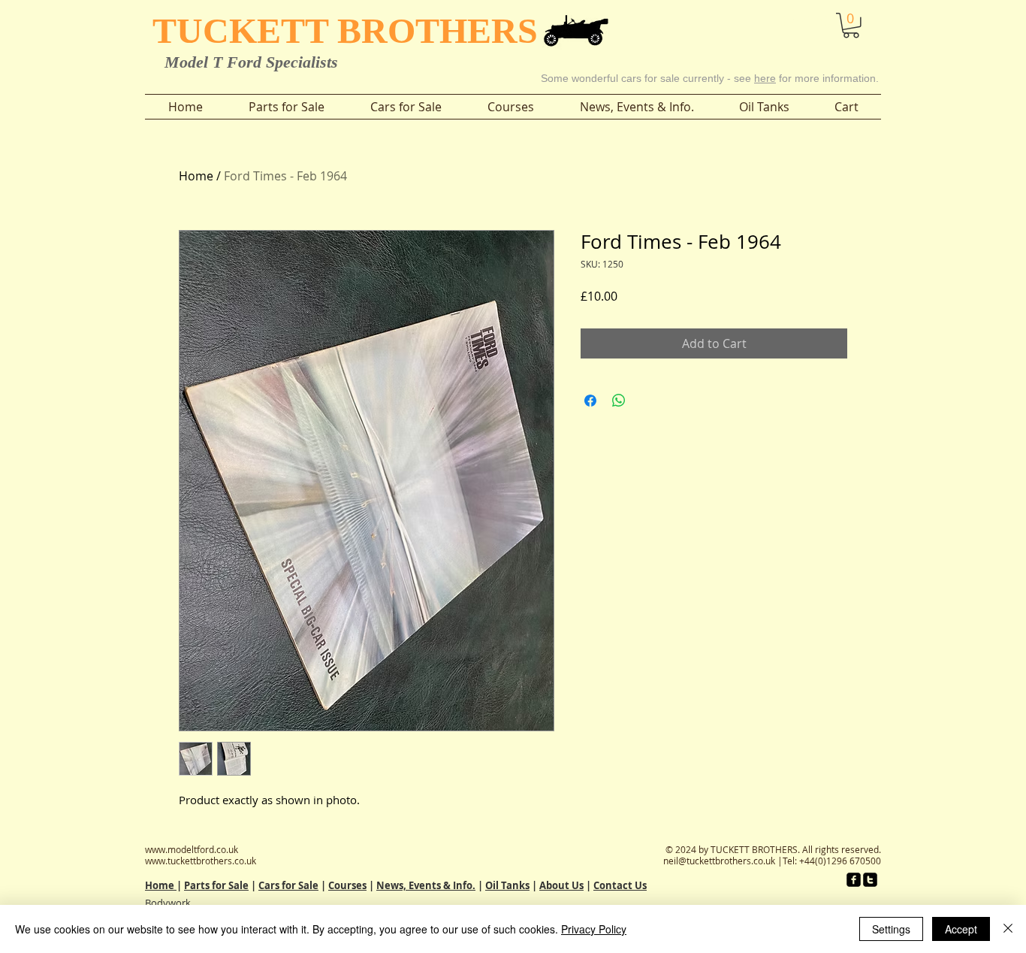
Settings (891, 928)
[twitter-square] (870, 880)
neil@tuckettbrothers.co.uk (719, 861)
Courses (347, 885)
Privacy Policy (593, 928)
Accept (961, 928)
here (765, 78)
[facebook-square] (853, 880)
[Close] (1008, 929)
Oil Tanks (507, 885)
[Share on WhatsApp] (619, 401)
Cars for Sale (288, 885)
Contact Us (620, 885)
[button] (809, 21)
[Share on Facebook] (590, 401)
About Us (561, 885)
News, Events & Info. (425, 885)
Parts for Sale (216, 885)
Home (196, 176)
